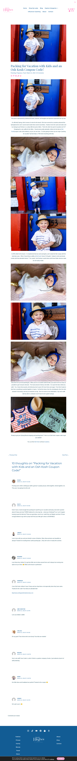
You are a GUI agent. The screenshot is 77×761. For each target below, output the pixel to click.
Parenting (13, 73)
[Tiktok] (18, 76)
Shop (58, 740)
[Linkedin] (16, 76)
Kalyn (18, 504)
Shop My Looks (33, 8)
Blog (41, 8)
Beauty (18, 747)
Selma (19, 480)
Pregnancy (19, 73)
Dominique (20, 580)
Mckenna (19, 556)
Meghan (19, 652)
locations (46, 441)
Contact (50, 11)
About (44, 11)
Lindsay (19, 532)
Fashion (18, 736)
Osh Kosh (38, 256)
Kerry (19, 676)
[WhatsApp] (20, 76)
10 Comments (40, 73)
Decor (18, 754)
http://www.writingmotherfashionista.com (22, 593)
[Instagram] (11, 76)
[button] (51, 8)
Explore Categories (51, 8)
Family (18, 743)
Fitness (18, 740)
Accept (60, 758)
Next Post (65, 455)
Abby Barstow (21, 609)
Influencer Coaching (34, 11)
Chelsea (19, 630)
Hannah (19, 698)
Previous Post (12, 455)
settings (52, 759)
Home (25, 8)
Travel (24, 73)
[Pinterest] (14, 76)
